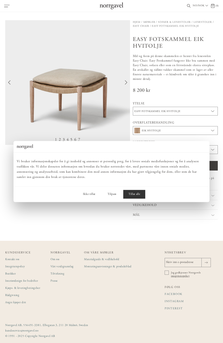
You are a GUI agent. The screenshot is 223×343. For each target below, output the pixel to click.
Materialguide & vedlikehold (101, 259)
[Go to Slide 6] (75, 140)
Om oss (55, 259)
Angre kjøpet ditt (15, 302)
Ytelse (139, 103)
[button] (67, 82)
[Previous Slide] (9, 82)
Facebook (173, 294)
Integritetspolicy (15, 266)
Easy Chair (141, 26)
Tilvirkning (57, 274)
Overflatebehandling (153, 122)
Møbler (149, 22)
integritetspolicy (180, 276)
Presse (54, 281)
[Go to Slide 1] (56, 140)
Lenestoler (203, 22)
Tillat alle (134, 194)
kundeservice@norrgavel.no (21, 331)
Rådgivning (12, 295)
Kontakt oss (12, 259)
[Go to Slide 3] (64, 140)
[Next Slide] (126, 82)
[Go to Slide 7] (79, 140)
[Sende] (206, 262)
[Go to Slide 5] (71, 140)
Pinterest (174, 308)
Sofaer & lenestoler (174, 22)
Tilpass (112, 194)
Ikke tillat (89, 194)
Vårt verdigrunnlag (62, 266)
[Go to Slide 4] (67, 140)
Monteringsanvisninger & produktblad (108, 266)
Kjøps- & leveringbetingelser (22, 288)
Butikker (10, 274)
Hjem (136, 22)
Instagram (174, 301)
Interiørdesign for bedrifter (21, 281)
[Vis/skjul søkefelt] (189, 6)
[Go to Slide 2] (60, 140)
